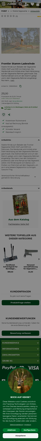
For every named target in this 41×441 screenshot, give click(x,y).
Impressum (27, 424)
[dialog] (20, 220)
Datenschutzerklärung (16, 424)
